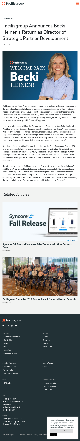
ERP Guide (6, 383)
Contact (45, 366)
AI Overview (47, 390)
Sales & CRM (7, 340)
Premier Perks (7, 370)
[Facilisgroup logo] (12, 3)
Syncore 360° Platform (11, 337)
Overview (46, 340)
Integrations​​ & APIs (9, 353)
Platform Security (49, 386)
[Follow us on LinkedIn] (3, 326)
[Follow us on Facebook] (8, 326)
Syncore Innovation (49, 383)
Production (6, 350)
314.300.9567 (8, 410)
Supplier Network (9, 363)
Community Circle (9, 366)
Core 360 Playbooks (10, 373)
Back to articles (7, 19)
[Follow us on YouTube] (16, 326)
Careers (45, 337)
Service (5, 343)
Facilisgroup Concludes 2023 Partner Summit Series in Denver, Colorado (39, 299)
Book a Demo (47, 363)
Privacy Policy (38, 434)
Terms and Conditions (25, 434)
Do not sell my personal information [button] (62, 431)
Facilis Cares (47, 347)
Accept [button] (53, 434)
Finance (5, 347)
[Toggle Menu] (77, 3)
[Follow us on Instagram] (12, 326)
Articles (45, 343)
